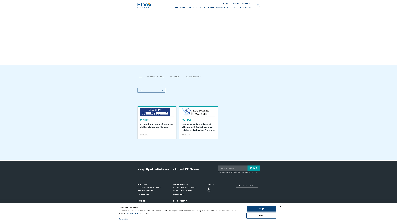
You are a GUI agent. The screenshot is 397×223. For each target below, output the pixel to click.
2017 (141, 90)
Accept (261, 209)
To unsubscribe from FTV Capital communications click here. (237, 172)
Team (233, 8)
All (140, 77)
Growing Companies (186, 8)
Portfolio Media (155, 77)
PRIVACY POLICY (133, 213)
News (225, 3)
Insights (235, 3)
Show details (123, 219)
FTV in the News (193, 77)
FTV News (174, 77)
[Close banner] (280, 206)
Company (246, 3)
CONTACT (211, 184)
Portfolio (245, 8)
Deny (261, 215)
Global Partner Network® (214, 8)
